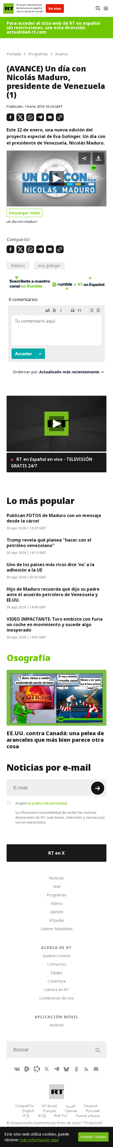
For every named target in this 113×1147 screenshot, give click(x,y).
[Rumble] (26, 1069)
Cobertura (56, 981)
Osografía (28, 658)
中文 (26, 1115)
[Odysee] (36, 1069)
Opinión (56, 912)
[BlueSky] (66, 1069)
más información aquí (39, 1140)
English (28, 1110)
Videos (57, 903)
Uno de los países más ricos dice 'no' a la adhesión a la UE (50, 567)
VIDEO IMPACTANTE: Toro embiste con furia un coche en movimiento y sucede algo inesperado (55, 624)
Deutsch (91, 1106)
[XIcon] (46, 1069)
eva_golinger (49, 265)
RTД (42, 1115)
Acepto (41, 803)
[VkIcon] (17, 1069)
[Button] (98, 8)
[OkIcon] (76, 1069)
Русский (93, 1110)
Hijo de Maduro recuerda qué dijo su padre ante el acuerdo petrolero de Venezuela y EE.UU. (53, 594)
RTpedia (56, 920)
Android (56, 1025)
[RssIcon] (86, 1069)
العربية (70, 1106)
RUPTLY (60, 1115)
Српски (71, 1110)
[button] (56, 178)
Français (49, 1110)
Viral (56, 886)
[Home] (8, 8)
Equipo (56, 972)
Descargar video (24, 213)
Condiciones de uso (56, 998)
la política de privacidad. (47, 803)
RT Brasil (49, 1106)
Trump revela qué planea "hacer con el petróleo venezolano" (49, 543)
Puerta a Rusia (88, 1115)
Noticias (56, 878)
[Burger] (106, 8)
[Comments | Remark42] (56, 342)
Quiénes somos (56, 956)
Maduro (18, 265)
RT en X (56, 853)
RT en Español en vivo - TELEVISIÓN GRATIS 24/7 (51, 462)
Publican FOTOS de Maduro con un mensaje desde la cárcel (54, 518)
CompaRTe (24, 1106)
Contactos (56, 964)
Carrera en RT (56, 989)
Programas (56, 895)
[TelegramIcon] (56, 1069)
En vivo (55, 8)
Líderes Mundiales (57, 929)
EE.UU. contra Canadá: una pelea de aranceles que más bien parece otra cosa (55, 739)
